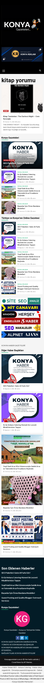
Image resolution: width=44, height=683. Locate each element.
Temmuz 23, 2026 (24, 198)
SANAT (6, 111)
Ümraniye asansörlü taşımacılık (24, 670)
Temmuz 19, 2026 (24, 211)
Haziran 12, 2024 (10, 122)
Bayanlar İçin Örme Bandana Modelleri (18, 508)
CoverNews (16, 662)
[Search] (40, 70)
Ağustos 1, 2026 (23, 182)
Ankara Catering (24, 667)
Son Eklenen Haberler (18, 568)
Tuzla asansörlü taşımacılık (30, 673)
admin (18, 122)
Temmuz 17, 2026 (24, 291)
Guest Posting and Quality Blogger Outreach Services (21, 599)
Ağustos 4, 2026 (9, 166)
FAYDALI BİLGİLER (9, 160)
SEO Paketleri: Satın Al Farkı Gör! (18, 163)
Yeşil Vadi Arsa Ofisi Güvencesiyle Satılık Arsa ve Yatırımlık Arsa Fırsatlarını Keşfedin (21, 586)
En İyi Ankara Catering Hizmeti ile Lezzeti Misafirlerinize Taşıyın (26, 176)
